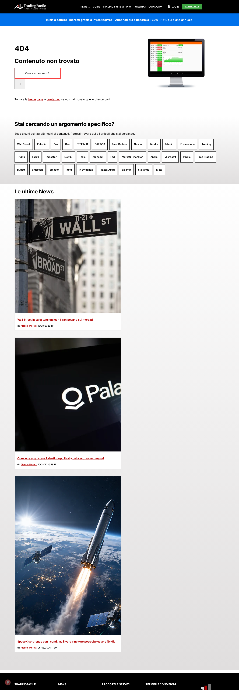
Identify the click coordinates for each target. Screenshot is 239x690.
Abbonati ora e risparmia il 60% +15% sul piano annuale (153, 20)
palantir (126, 169)
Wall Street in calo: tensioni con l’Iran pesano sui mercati (55, 319)
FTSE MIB (82, 144)
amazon (54, 169)
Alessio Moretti (29, 325)
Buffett (21, 169)
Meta (159, 169)
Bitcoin (169, 144)
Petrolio (42, 144)
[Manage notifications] (7, 682)
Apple (153, 156)
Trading (206, 144)
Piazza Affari (107, 169)
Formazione (187, 144)
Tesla (82, 156)
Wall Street (23, 144)
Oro (67, 144)
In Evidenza (86, 169)
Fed (112, 156)
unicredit (37, 169)
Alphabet (98, 156)
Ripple (187, 156)
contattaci (53, 99)
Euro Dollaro (119, 144)
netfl (69, 169)
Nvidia (154, 144)
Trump (21, 156)
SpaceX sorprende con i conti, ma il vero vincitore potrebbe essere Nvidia (66, 641)
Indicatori (51, 156)
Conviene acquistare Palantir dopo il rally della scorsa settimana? (60, 458)
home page (35, 99)
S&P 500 (100, 144)
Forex (35, 156)
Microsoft (170, 156)
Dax (56, 144)
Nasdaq (138, 144)
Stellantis (143, 169)
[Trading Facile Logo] (30, 4)
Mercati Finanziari (132, 156)
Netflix (68, 156)
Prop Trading (205, 156)
